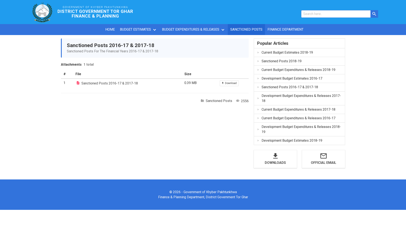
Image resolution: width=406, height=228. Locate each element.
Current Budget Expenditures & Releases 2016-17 (298, 118)
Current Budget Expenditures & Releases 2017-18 (298, 109)
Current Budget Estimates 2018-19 (287, 52)
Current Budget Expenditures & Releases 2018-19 (298, 70)
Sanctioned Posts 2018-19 (282, 61)
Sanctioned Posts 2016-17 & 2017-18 (109, 83)
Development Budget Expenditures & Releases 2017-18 (301, 98)
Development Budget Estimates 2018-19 (292, 140)
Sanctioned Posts (246, 29)
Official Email (323, 163)
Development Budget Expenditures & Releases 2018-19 (301, 129)
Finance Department (285, 29)
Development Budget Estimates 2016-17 (292, 78)
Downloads (275, 163)
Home (110, 29)
